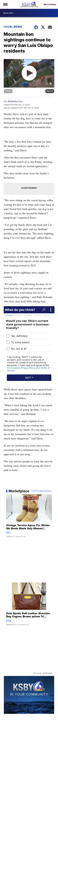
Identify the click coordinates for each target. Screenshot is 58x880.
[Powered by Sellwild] (47, 673)
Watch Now (49, 4)
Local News (13, 26)
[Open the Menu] (5, 4)
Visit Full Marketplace (42, 491)
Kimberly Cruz (15, 101)
